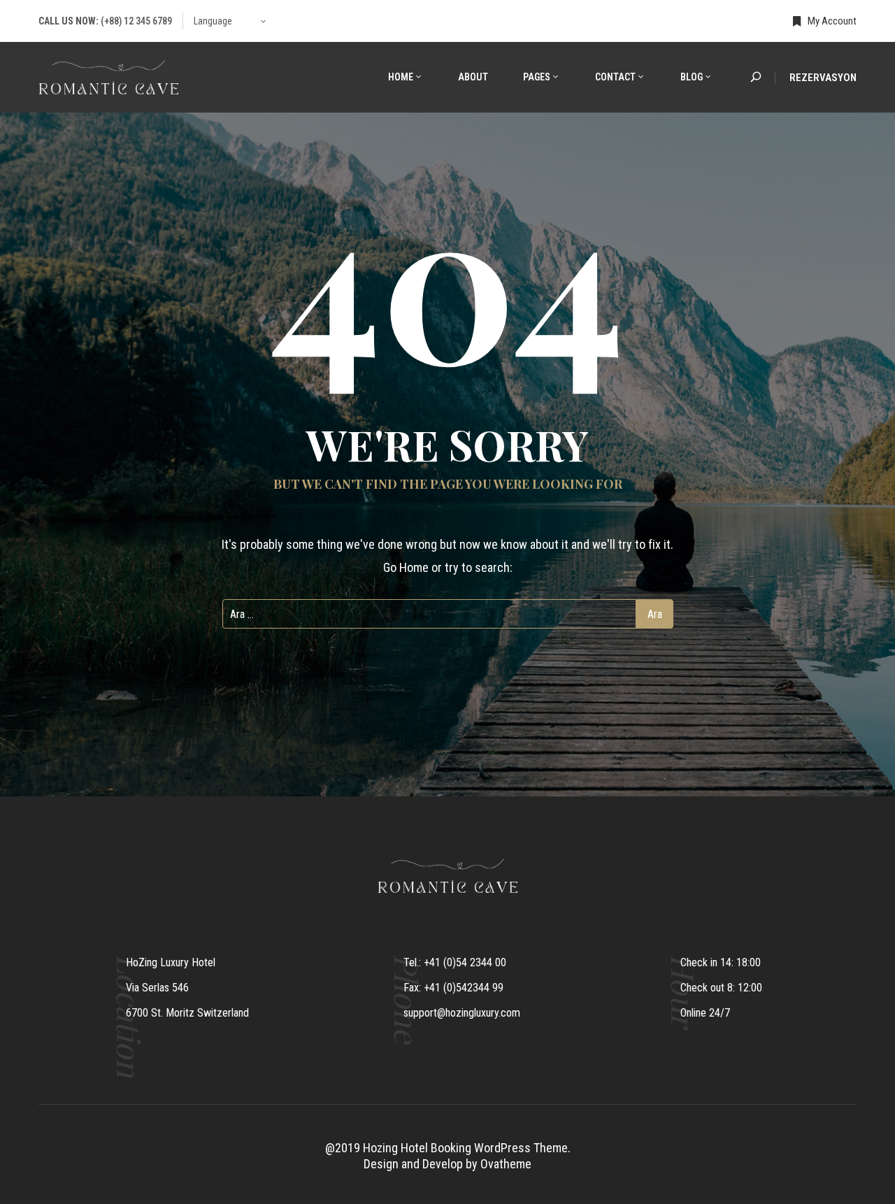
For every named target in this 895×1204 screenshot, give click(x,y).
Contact (615, 77)
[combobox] (231, 21)
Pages (536, 77)
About (473, 77)
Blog (691, 77)
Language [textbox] (213, 21)
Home (400, 77)
